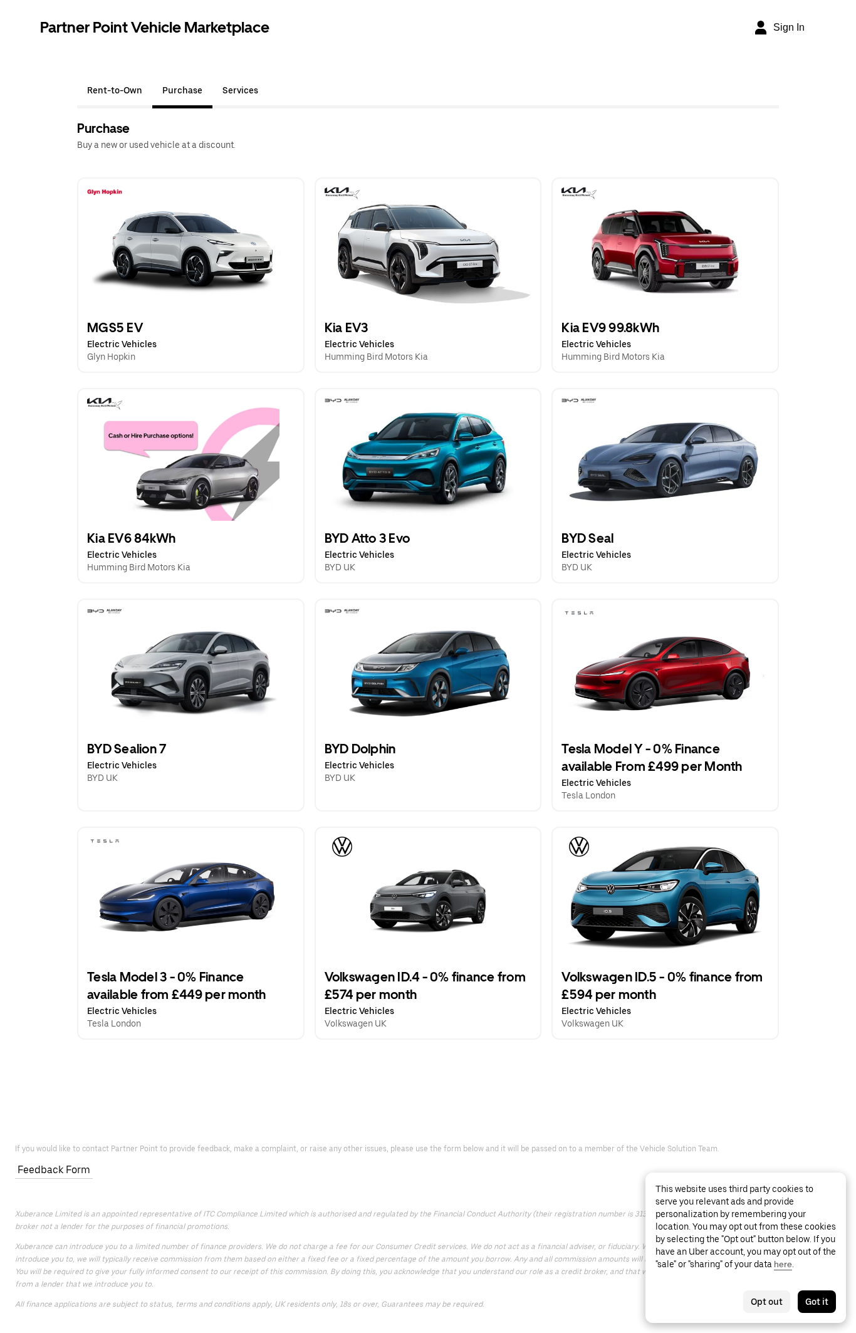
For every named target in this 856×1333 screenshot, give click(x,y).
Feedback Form (54, 1170)
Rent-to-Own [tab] (114, 90)
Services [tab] (240, 90)
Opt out (767, 1302)
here (783, 1264)
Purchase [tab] (182, 90)
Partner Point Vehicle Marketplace (154, 27)
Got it (816, 1302)
